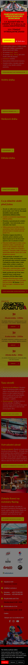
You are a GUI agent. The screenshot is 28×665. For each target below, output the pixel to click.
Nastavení (12, 662)
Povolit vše (4, 662)
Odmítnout (20, 662)
